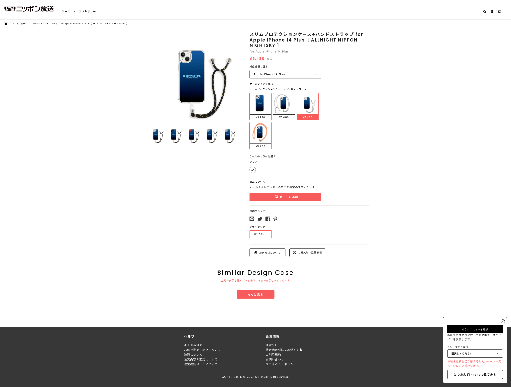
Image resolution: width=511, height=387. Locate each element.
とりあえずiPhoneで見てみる (475, 374)
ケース (66, 11)
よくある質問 (193, 345)
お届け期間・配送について (202, 350)
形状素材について (269, 252)
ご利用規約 (273, 355)
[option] (192, 77)
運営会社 (272, 345)
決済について (193, 355)
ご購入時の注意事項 (309, 252)
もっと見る (255, 294)
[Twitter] (259, 219)
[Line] (252, 219)
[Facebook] (267, 219)
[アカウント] (492, 13)
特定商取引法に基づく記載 (284, 350)
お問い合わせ (275, 359)
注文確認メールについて (201, 364)
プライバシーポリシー (281, 364)
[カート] (499, 12)
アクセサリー (88, 11)
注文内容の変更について (201, 359)
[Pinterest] (275, 219)
